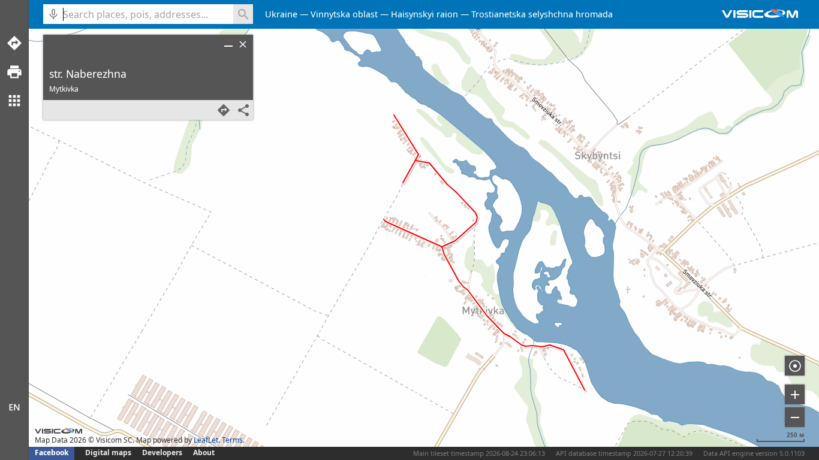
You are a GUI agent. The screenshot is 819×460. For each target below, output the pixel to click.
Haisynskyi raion (424, 14)
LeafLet (206, 440)
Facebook (51, 452)
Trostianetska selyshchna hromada (542, 14)
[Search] (243, 14)
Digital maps (109, 452)
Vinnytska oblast (344, 14)
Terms (232, 440)
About (204, 452)
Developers (162, 452)
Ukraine (281, 14)
